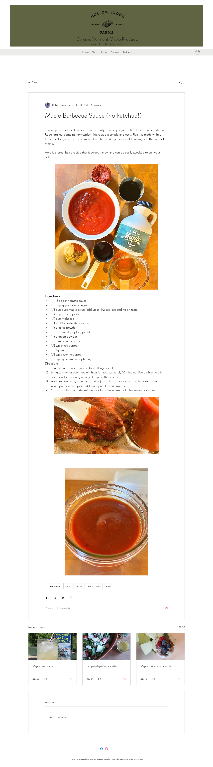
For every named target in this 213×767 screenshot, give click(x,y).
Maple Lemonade (42, 666)
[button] (198, 52)
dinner (79, 585)
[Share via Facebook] (46, 597)
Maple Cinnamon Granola (155, 666)
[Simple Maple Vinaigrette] (107, 646)
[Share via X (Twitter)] (54, 597)
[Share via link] (71, 597)
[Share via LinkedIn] (62, 597)
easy (108, 585)
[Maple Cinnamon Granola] (160, 646)
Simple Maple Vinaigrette (101, 666)
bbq (68, 585)
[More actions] (166, 105)
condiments (94, 585)
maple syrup (53, 585)
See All (181, 626)
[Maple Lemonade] (52, 646)
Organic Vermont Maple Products (107, 39)
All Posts (32, 82)
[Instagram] (106, 748)
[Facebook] (101, 748)
